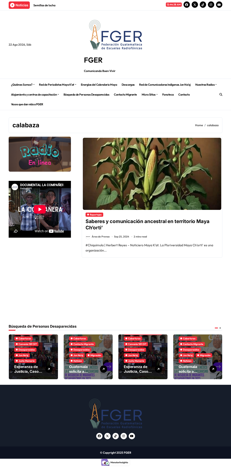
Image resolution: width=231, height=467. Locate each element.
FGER (93, 59)
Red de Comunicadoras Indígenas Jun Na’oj (165, 84)
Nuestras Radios (205, 84)
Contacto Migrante (125, 94)
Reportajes (96, 214)
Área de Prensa (101, 236)
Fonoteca (168, 94)
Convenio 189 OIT (28, 344)
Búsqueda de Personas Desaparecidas (86, 94)
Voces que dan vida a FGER (27, 104)
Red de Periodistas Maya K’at (56, 84)
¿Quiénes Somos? (21, 84)
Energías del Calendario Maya (99, 84)
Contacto (184, 94)
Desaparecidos (27, 349)
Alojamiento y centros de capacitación (34, 94)
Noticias (77, 360)
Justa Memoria (27, 360)
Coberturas (25, 338)
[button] (218, 356)
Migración (95, 355)
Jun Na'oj (23, 355)
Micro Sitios (149, 94)
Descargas (128, 84)
